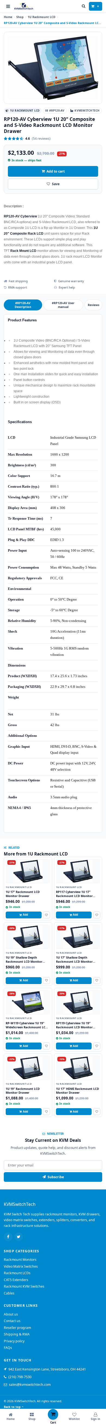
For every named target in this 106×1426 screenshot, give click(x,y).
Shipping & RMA (17, 1334)
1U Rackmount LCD (41, 17)
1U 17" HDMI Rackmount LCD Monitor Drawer (77, 1091)
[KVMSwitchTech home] (23, 6)
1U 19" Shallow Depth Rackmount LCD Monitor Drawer (24, 961)
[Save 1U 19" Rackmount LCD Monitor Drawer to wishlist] (46, 1111)
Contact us (12, 1321)
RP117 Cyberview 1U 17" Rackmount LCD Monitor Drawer (74, 896)
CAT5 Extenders (16, 1279)
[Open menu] (8, 6)
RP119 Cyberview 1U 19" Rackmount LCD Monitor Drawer (74, 1027)
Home (8, 17)
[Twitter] (18, 1236)
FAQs (8, 1347)
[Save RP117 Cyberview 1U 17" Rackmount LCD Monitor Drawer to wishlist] (96, 915)
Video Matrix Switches (21, 1266)
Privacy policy (14, 1341)
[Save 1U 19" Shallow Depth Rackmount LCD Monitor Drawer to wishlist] (46, 980)
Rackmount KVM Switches (24, 1286)
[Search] (83, 6)
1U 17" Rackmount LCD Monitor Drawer (23, 894)
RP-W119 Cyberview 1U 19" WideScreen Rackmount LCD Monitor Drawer (27, 1027)
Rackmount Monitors (20, 1259)
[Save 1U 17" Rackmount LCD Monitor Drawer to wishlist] (46, 915)
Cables (9, 1293)
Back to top (12, 1407)
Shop (20, 17)
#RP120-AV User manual (63, 305)
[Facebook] (8, 1236)
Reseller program (17, 1327)
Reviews (93, 305)
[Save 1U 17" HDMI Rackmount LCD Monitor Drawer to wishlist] (96, 1111)
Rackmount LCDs (17, 1273)
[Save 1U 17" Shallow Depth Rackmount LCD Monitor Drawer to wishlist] (96, 980)
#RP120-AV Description (23, 305)
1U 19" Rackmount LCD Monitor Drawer (23, 1091)
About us (11, 1314)
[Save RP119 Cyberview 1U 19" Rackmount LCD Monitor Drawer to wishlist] (96, 1046)
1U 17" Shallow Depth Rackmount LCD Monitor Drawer (74, 961)
